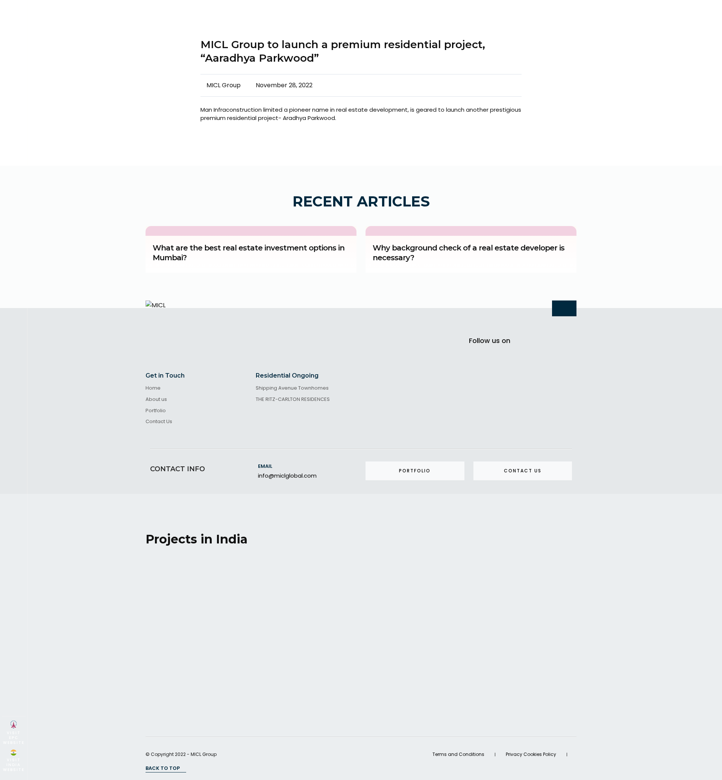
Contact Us (159, 422)
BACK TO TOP (163, 768)
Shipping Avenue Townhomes (292, 388)
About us (156, 399)
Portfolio (156, 411)
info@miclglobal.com (287, 476)
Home (153, 388)
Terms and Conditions (458, 754)
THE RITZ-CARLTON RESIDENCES (293, 399)
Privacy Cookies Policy (531, 754)
